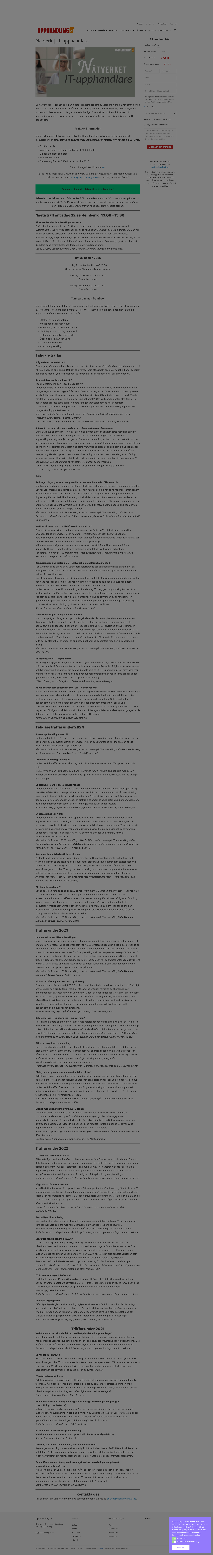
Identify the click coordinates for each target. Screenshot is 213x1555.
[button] (199, 1547)
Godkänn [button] (180, 1547)
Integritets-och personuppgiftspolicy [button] (186, 1535)
